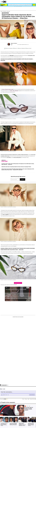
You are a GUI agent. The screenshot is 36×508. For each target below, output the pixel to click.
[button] (2, 2)
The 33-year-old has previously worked (8, 154)
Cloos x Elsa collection (14, 90)
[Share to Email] (28, 48)
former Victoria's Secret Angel (7, 89)
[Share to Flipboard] (21, 48)
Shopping (4, 11)
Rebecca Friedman (14, 43)
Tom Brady (9, 157)
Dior (32, 154)
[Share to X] (15, 48)
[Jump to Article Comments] (4, 48)
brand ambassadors (17, 157)
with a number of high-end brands (21, 154)
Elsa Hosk (8, 11)
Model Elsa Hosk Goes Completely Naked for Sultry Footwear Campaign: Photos (16, 166)
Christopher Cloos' (31, 55)
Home (2, 11)
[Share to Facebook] (9, 48)
